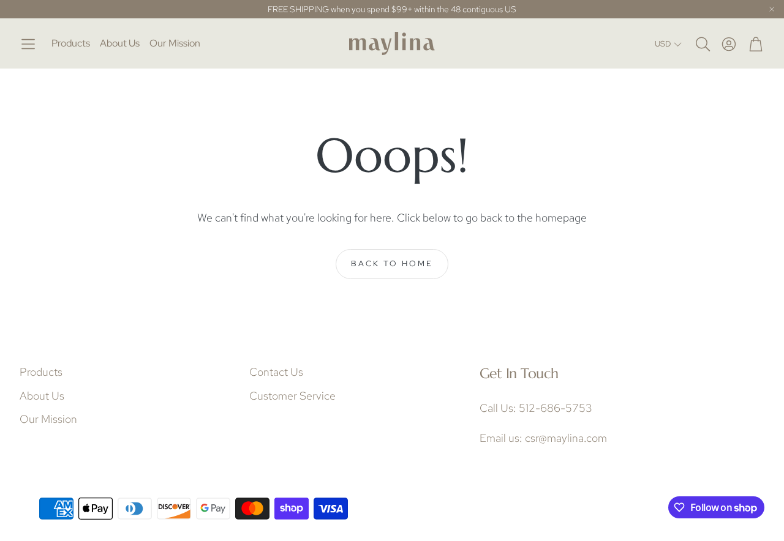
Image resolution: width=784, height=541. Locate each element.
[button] (28, 44)
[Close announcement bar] (772, 9)
